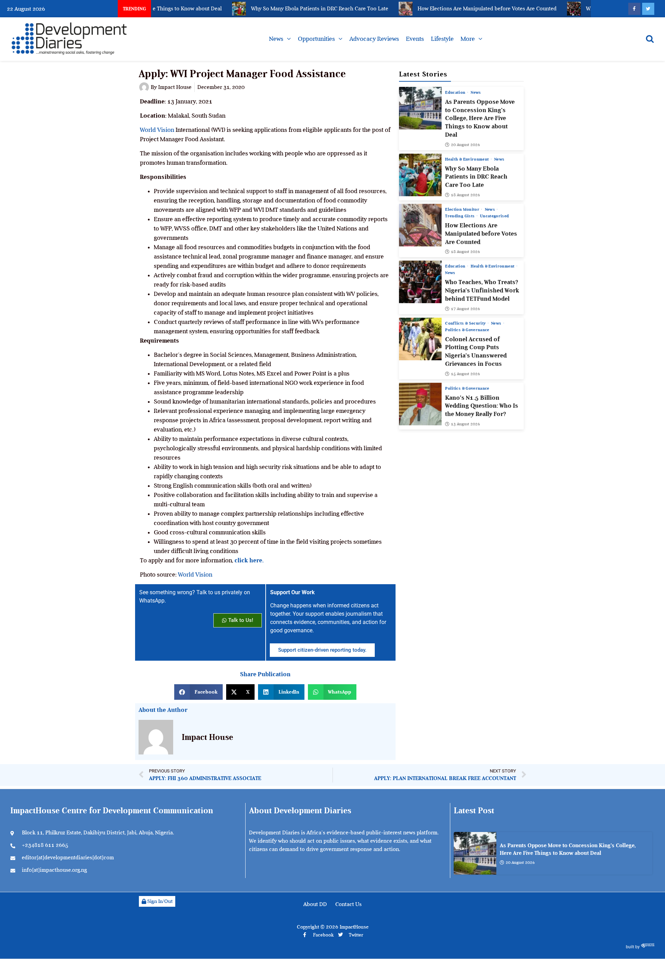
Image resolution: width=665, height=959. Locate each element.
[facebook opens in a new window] (634, 9)
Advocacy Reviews (374, 38)
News (276, 38)
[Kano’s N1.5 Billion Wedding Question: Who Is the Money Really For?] (420, 404)
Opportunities (316, 38)
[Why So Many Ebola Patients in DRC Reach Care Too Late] (420, 175)
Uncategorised (494, 216)
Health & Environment (467, 159)
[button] (198, 692)
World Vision (157, 129)
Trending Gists (460, 216)
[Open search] (650, 39)
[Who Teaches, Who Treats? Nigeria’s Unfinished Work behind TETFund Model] (420, 282)
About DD (315, 904)
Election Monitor (462, 209)
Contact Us (348, 904)
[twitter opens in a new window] (648, 9)
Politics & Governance (467, 330)
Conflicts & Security (466, 323)
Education (456, 92)
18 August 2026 (465, 195)
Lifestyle (442, 38)
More (468, 38)
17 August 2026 (465, 309)
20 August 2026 (465, 145)
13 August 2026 (465, 424)
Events (415, 38)
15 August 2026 (465, 374)
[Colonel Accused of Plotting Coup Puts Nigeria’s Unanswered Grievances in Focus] (420, 339)
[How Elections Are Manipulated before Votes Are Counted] (420, 225)
